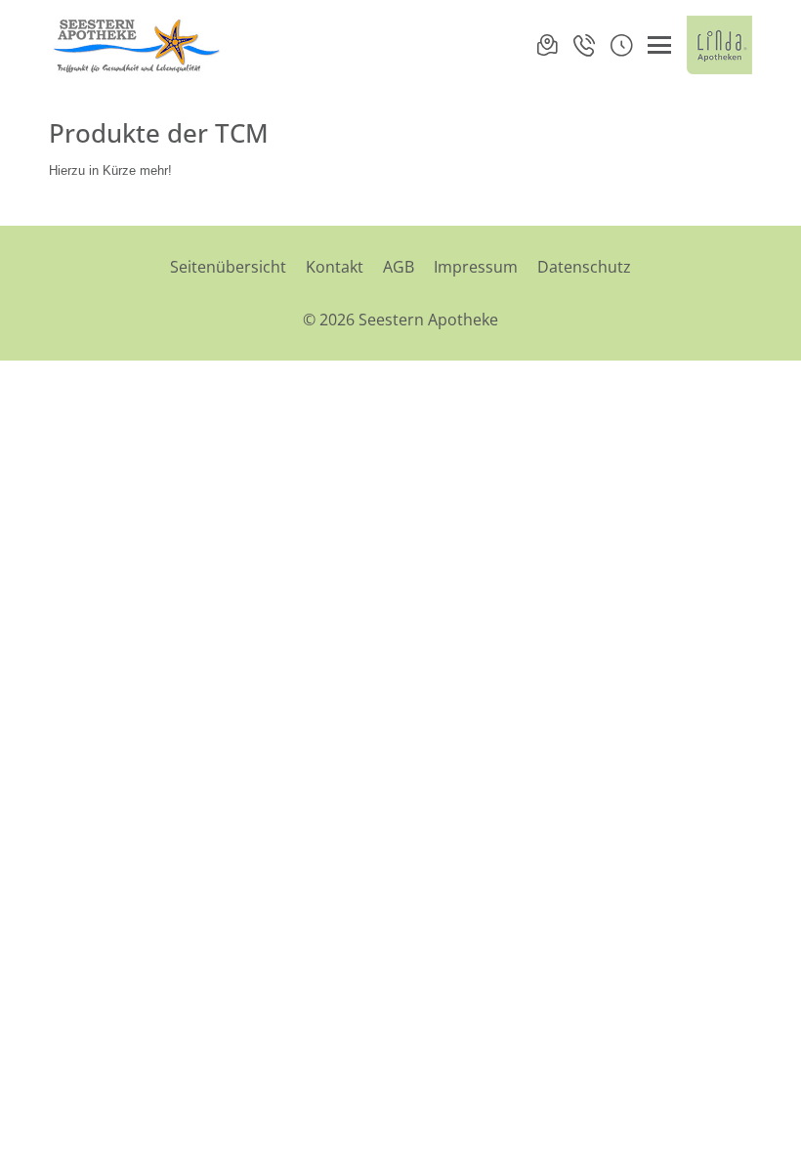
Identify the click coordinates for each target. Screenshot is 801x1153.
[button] (621, 45)
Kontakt (334, 267)
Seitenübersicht (228, 267)
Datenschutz (584, 267)
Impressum (476, 267)
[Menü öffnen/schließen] (659, 45)
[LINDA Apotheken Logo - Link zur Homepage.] (719, 45)
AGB (398, 267)
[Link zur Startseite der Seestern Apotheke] (136, 45)
